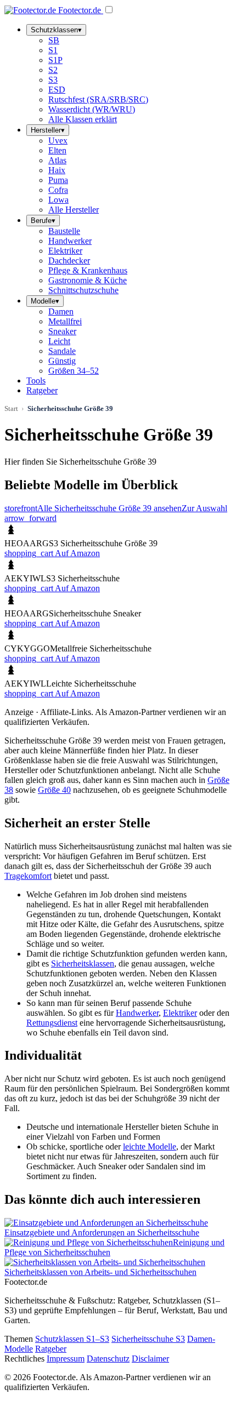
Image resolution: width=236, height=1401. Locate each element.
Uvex (58, 140)
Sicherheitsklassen (82, 963)
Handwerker (70, 240)
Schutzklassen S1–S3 (72, 1338)
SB (53, 40)
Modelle (45, 301)
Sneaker (62, 331)
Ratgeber (42, 390)
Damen (61, 311)
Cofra (58, 190)
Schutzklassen (56, 30)
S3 (53, 79)
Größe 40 (54, 789)
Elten (57, 150)
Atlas (57, 160)
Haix (56, 170)
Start (11, 408)
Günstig (62, 360)
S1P (55, 60)
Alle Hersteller (73, 209)
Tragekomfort (28, 875)
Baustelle (64, 231)
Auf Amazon (52, 553)
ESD (56, 89)
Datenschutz (108, 1358)
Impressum (66, 1358)
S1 (53, 50)
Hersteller (48, 130)
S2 (53, 70)
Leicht (59, 341)
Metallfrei (65, 321)
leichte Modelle (149, 1146)
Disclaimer (150, 1358)
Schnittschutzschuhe (83, 290)
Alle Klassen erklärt (82, 119)
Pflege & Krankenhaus (87, 270)
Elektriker (65, 250)
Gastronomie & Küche (87, 280)
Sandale (62, 351)
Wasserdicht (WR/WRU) (91, 109)
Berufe (43, 220)
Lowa (58, 199)
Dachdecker (69, 260)
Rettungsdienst (51, 1022)
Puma (58, 180)
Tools (36, 380)
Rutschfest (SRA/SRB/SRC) (98, 99)
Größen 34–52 (73, 370)
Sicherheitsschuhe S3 (148, 1338)
